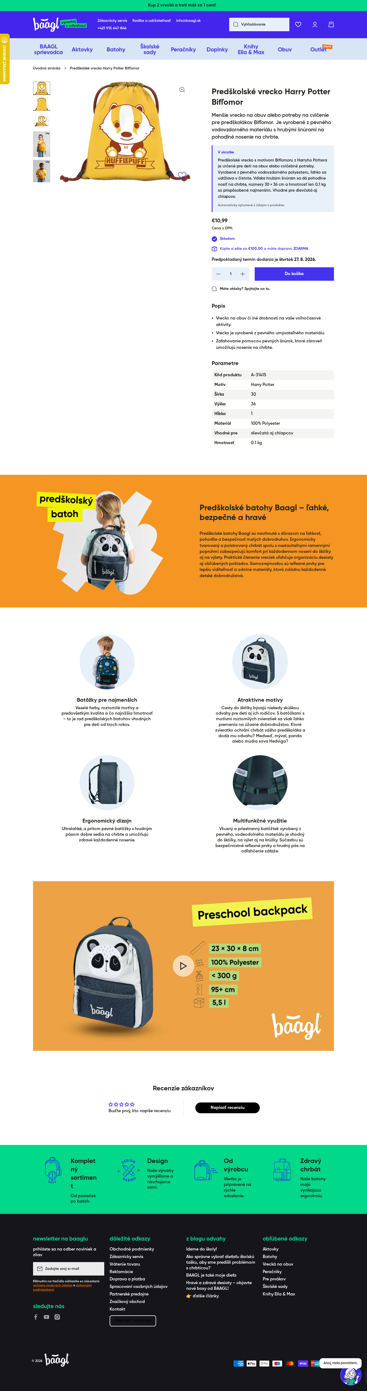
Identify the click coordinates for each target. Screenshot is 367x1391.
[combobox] (259, 24)
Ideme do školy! (201, 1249)
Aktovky (270, 1249)
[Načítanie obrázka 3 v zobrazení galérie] (41, 121)
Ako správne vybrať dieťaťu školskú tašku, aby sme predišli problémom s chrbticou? (220, 1262)
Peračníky (272, 1272)
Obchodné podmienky (132, 1249)
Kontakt (117, 1309)
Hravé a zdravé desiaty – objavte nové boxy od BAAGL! (219, 1286)
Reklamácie (121, 1272)
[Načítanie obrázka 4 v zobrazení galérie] (41, 144)
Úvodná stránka (46, 68)
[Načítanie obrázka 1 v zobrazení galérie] (41, 88)
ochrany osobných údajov (52, 1285)
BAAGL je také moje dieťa (211, 1275)
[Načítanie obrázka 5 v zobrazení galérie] (41, 173)
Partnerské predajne (129, 1294)
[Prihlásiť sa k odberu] (97, 1269)
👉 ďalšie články (202, 1296)
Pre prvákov (274, 1279)
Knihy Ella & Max (279, 1294)
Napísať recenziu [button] (227, 1108)
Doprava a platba (127, 1279)
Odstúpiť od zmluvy (132, 1321)
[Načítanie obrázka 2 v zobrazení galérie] (41, 104)
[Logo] (60, 24)
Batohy (270, 1257)
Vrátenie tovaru (125, 1264)
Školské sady (275, 1287)
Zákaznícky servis (126, 1257)
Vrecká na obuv (278, 1264)
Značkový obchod (127, 1302)
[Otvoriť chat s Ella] (351, 1375)
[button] (331, 24)
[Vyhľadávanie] (234, 24)
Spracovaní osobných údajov (138, 1287)
